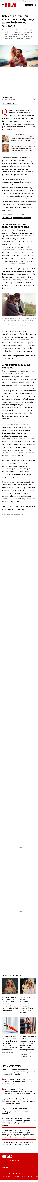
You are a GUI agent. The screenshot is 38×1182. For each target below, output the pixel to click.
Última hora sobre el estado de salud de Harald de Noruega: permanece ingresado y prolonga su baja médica (18, 1071)
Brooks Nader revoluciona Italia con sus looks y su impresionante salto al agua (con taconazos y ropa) (18, 1081)
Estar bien (10, 12)
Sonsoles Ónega (22, 1)
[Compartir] (34, 99)
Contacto (5, 1167)
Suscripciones (6, 1164)
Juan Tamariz (13, 1)
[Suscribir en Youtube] (17, 1173)
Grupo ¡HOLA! (25, 1164)
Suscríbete (29, 5)
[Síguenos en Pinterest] (20, 1173)
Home (3, 12)
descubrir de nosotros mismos (18, 207)
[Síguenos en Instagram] (3, 1173)
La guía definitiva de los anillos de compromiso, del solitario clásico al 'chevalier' (15, 1110)
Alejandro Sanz (31, 1)
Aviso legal (7, 1176)
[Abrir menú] (3, 5)
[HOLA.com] (10, 5)
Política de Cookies (24, 1176)
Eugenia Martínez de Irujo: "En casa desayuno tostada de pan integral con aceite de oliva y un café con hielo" (18, 1101)
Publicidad (5, 1166)
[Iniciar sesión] (35, 5)
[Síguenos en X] (10, 1173)
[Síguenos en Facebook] (6, 1173)
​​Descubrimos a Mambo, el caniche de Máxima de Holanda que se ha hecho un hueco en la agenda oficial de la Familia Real (18, 1091)
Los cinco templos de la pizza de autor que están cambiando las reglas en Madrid (17, 1143)
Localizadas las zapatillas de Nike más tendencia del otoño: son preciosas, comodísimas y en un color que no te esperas (23, 139)
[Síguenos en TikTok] (13, 1173)
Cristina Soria (7, 97)
